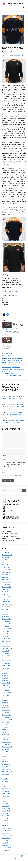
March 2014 (5, 734)
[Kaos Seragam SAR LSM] (7, 340)
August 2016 (5, 668)
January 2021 (6, 597)
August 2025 (6, 557)
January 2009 (6, 850)
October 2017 (6, 656)
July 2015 (5, 697)
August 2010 (5, 816)
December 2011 (6, 786)
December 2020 (6, 599)
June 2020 (5, 611)
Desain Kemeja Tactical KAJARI (13, 373)
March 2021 (5, 594)
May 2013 (5, 756)
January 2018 (6, 653)
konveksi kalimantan (8, 364)
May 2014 (5, 729)
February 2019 (6, 638)
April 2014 (5, 732)
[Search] (24, 490)
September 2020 (7, 604)
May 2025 (5, 562)
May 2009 (5, 843)
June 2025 (5, 560)
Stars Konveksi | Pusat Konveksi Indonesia (17, 330)
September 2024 (7, 579)
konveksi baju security (8, 360)
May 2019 (5, 636)
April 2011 (5, 803)
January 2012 (6, 784)
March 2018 (5, 651)
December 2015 (6, 685)
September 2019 (7, 628)
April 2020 (5, 614)
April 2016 (5, 678)
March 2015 (5, 707)
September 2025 (7, 555)
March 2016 (5, 680)
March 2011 (5, 806)
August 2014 (5, 722)
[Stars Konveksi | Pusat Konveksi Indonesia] (18, 325)
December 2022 (6, 589)
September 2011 (7, 793)
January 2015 (6, 712)
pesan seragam (6, 367)
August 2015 (5, 695)
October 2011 (6, 791)
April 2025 (5, 565)
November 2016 (6, 660)
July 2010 (5, 818)
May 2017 (5, 658)
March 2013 (5, 761)
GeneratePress (14, 858)
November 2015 (6, 688)
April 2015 (5, 705)
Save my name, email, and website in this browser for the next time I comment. (14, 464)
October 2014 (6, 717)
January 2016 (6, 683)
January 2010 (6, 830)
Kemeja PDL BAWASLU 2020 (12, 376)
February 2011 (6, 808)
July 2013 (5, 752)
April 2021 (5, 592)
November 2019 (6, 624)
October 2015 (6, 690)
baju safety (7, 356)
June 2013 (5, 754)
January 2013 (6, 764)
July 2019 (5, 633)
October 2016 (6, 663)
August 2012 (5, 774)
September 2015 (7, 692)
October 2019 (6, 626)
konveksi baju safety (17, 358)
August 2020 (6, 606)
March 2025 (5, 567)
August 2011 (5, 796)
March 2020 (5, 616)
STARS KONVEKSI (15, 3)
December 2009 (7, 833)
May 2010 (5, 823)
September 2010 (7, 813)
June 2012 (5, 779)
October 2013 (6, 744)
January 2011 (6, 811)
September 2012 (7, 771)
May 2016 (5, 675)
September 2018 (7, 648)
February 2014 (6, 737)
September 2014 (7, 720)
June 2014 (5, 727)
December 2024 (6, 572)
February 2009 (6, 848)
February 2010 (6, 828)
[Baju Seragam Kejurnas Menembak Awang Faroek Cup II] (7, 325)
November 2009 (7, 835)
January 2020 (6, 621)
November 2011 (6, 788)
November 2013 (6, 742)
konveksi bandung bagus (16, 362)
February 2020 (6, 619)
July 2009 (5, 840)
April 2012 (5, 781)
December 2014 (6, 715)
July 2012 (5, 776)
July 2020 (5, 609)
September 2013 (7, 747)
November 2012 (6, 766)
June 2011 (5, 798)
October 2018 (6, 646)
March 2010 (5, 825)
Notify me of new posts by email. (12, 475)
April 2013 (5, 759)
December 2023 (6, 587)
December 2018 (6, 641)
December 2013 (6, 739)
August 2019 (5, 631)
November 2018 (6, 643)
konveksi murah (19, 364)
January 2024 (6, 584)
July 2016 (5, 670)
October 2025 (6, 552)
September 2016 (7, 665)
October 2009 (6, 838)
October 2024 (6, 577)
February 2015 (6, 710)
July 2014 (5, 724)
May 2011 (5, 801)
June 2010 (5, 820)
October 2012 (6, 769)
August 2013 (5, 749)
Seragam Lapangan (13, 369)
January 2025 (6, 569)
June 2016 (5, 673)
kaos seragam (8, 353)
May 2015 (5, 702)
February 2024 (6, 582)
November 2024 (7, 574)
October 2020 (6, 601)
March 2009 (5, 845)
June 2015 (5, 700)
